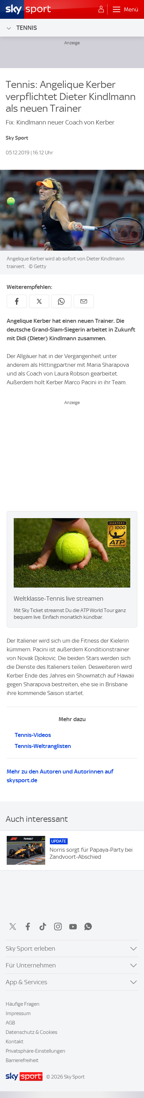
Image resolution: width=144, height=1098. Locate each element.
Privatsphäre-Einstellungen (35, 1051)
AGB (10, 1023)
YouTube (73, 927)
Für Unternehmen (31, 965)
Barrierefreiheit (22, 1060)
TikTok (43, 927)
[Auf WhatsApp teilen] (61, 301)
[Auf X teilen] (39, 301)
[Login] (101, 9)
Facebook (28, 927)
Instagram (58, 927)
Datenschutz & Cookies (31, 1032)
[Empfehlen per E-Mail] (84, 301)
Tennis (26, 27)
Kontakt (14, 1042)
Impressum (18, 1013)
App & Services (26, 982)
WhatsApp (88, 927)
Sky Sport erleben (30, 948)
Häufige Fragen (23, 1004)
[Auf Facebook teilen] (17, 301)
